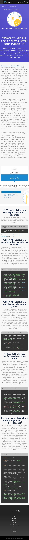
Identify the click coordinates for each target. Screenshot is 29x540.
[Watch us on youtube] (16, 511)
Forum (14, 522)
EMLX (8, 195)
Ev (14, 516)
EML (5, 195)
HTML (5, 197)
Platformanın (14, 173)
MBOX (11, 195)
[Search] (27, 2)
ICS (14, 195)
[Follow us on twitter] (13, 511)
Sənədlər (14, 518)
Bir (14, 168)
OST (13, 194)
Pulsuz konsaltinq (14, 524)
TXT (5, 194)
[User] (24, 2)
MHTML (9, 197)
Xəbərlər (14, 520)
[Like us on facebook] (10, 511)
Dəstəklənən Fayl (14, 178)
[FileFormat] (9, 2)
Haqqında (14, 531)
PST (10, 194)
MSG (8, 194)
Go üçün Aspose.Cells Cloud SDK (10, 66)
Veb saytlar (14, 529)
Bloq (14, 527)
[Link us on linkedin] (19, 511)
